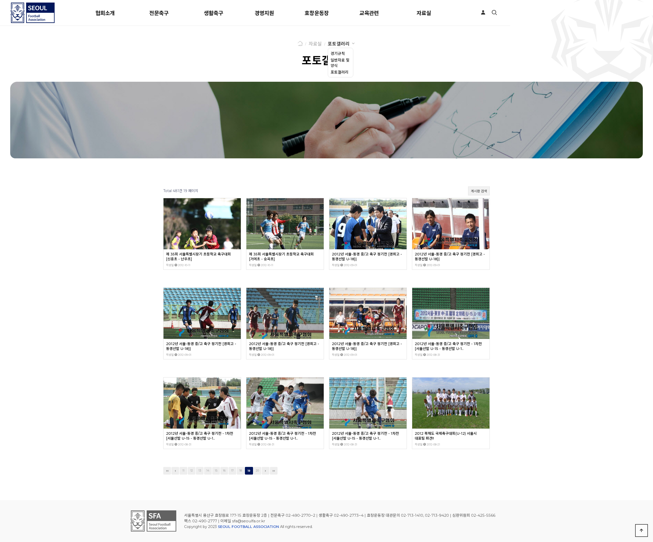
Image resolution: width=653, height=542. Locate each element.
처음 (167, 471)
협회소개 (105, 13)
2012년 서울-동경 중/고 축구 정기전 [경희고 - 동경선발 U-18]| (367, 256)
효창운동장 (317, 13)
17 (232, 470)
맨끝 (274, 471)
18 (240, 470)
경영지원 (264, 13)
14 (207, 470)
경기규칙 (338, 53)
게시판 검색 (479, 191)
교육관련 (369, 13)
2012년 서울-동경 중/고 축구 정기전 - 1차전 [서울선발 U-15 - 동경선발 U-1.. (448, 346)
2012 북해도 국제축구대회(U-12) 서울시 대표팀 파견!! (446, 436)
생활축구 (213, 13)
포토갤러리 (338, 44)
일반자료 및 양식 (340, 63)
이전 (175, 471)
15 (216, 470)
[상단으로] (641, 530)
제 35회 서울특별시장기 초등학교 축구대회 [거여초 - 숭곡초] (281, 256)
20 (257, 470)
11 (183, 470)
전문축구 (159, 13)
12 (191, 470)
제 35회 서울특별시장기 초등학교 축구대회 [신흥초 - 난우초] (198, 256)
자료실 (424, 13)
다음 (265, 471)
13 (199, 470)
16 (224, 470)
